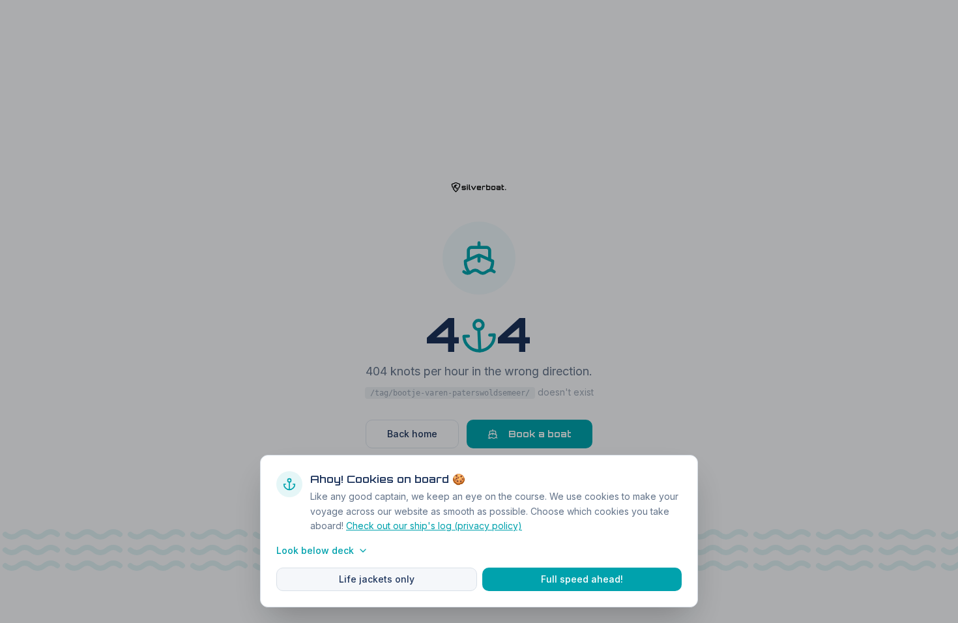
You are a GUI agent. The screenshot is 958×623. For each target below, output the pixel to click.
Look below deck (315, 550)
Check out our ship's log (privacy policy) (434, 525)
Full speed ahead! (582, 579)
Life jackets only (376, 579)
